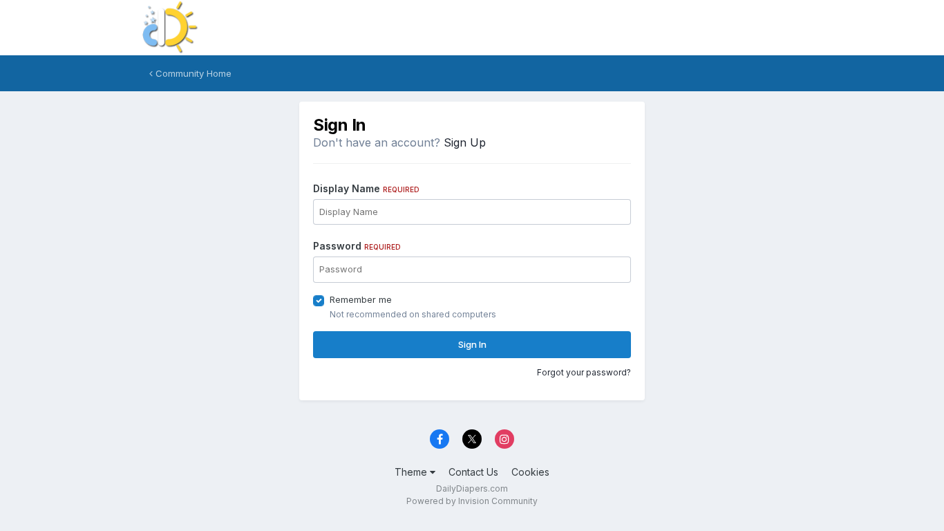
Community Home (192, 73)
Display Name (366, 188)
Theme (412, 472)
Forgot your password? (584, 372)
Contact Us (473, 472)
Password (357, 246)
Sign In (472, 344)
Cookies (530, 472)
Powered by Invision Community (472, 501)
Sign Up (465, 142)
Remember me (361, 299)
